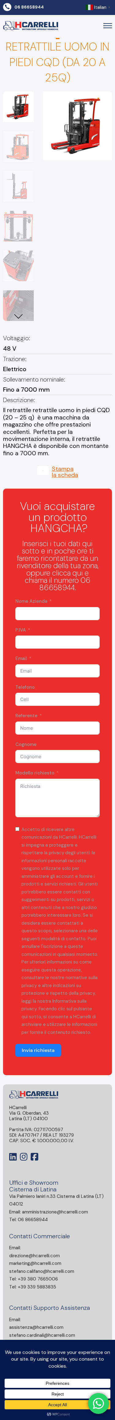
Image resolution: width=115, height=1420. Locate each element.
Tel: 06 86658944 (28, 1220)
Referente (26, 716)
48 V (9, 348)
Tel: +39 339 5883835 (32, 1287)
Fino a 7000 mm (26, 389)
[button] (103, 99)
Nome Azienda (31, 601)
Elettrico (14, 369)
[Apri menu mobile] (107, 25)
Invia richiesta (38, 1050)
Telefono (25, 687)
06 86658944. (64, 584)
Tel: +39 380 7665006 (33, 1279)
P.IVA (20, 630)
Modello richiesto (34, 773)
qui (77, 573)
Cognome (25, 744)
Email (21, 658)
